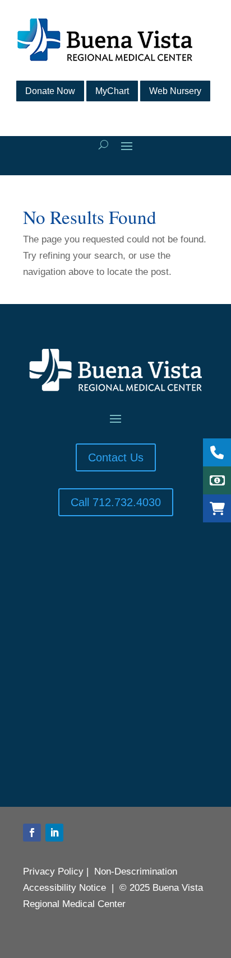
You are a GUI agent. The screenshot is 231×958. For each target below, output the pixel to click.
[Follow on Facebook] (32, 833)
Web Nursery (175, 91)
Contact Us (116, 457)
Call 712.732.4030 (116, 502)
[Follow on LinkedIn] (54, 833)
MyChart (112, 91)
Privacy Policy (53, 871)
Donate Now (50, 91)
